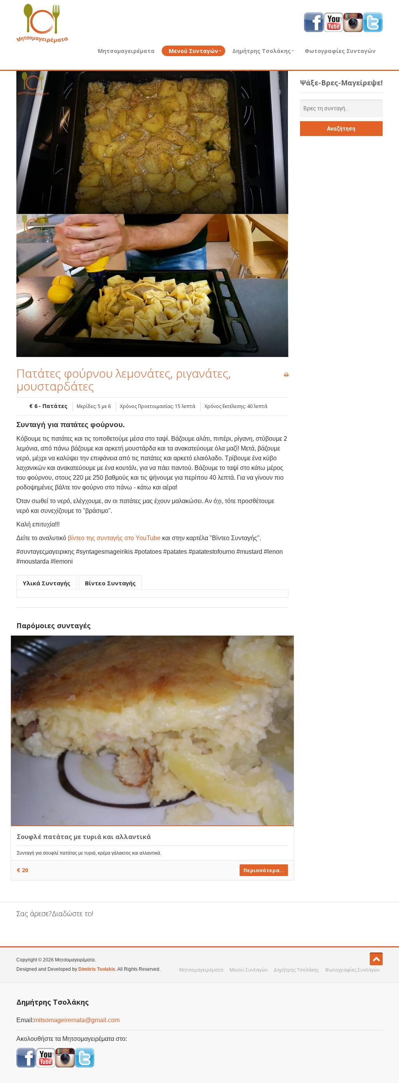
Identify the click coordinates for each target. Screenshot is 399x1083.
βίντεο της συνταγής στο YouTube (114, 538)
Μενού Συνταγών (193, 51)
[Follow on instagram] (353, 22)
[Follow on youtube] (333, 22)
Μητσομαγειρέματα (126, 51)
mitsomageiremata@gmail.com (77, 1020)
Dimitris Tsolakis (96, 969)
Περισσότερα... (264, 870)
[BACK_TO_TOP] (376, 958)
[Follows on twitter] (84, 1057)
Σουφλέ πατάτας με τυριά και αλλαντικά (84, 836)
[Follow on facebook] (314, 22)
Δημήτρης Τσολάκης (261, 51)
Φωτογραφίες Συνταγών (340, 51)
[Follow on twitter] (373, 22)
